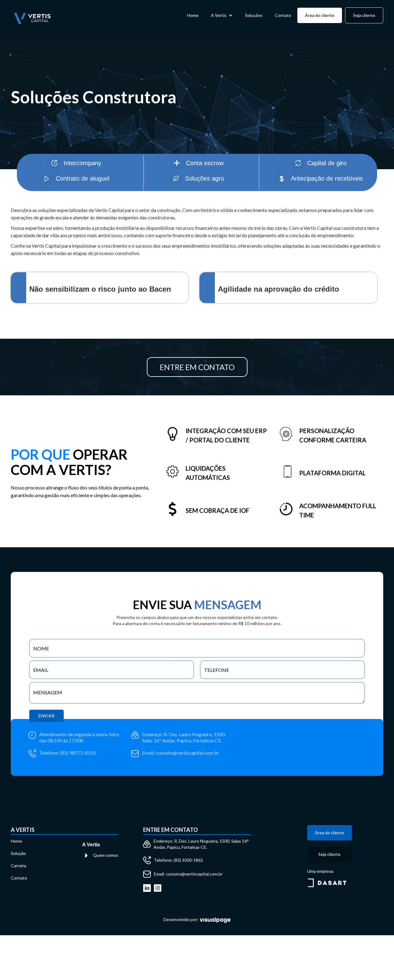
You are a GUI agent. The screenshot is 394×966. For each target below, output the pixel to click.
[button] (222, 15)
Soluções (254, 15)
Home (193, 15)
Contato (283, 15)
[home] (32, 18)
